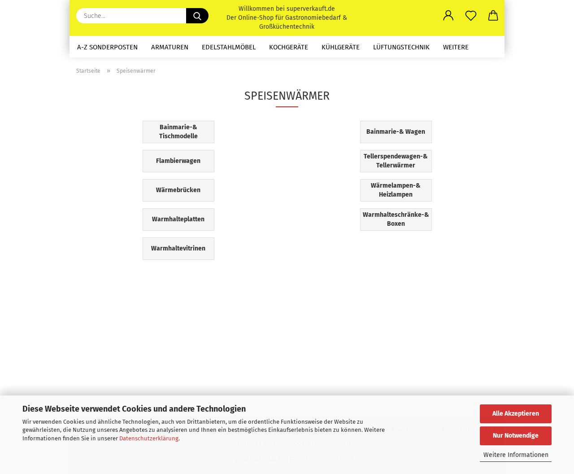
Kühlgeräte (341, 47)
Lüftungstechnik (401, 47)
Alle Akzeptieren (515, 413)
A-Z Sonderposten (107, 47)
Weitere (456, 47)
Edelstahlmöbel (229, 47)
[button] (448, 15)
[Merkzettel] (471, 15)
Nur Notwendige (516, 435)
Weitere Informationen (515, 455)
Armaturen (169, 47)
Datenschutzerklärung (148, 438)
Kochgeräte (288, 47)
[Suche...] (197, 15)
